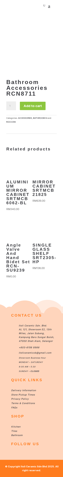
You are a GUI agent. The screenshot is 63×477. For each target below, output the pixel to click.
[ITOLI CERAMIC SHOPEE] (14, 453)
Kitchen (16, 426)
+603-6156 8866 (29, 347)
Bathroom (17, 435)
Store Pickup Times (23, 394)
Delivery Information (23, 390)
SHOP (17, 416)
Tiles (14, 431)
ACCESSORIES (25, 118)
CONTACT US (26, 315)
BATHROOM (39, 118)
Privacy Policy (20, 398)
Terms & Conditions (23, 403)
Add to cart (33, 106)
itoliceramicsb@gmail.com (35, 352)
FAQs (14, 407)
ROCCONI (11, 122)
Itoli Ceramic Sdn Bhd (34, 466)
